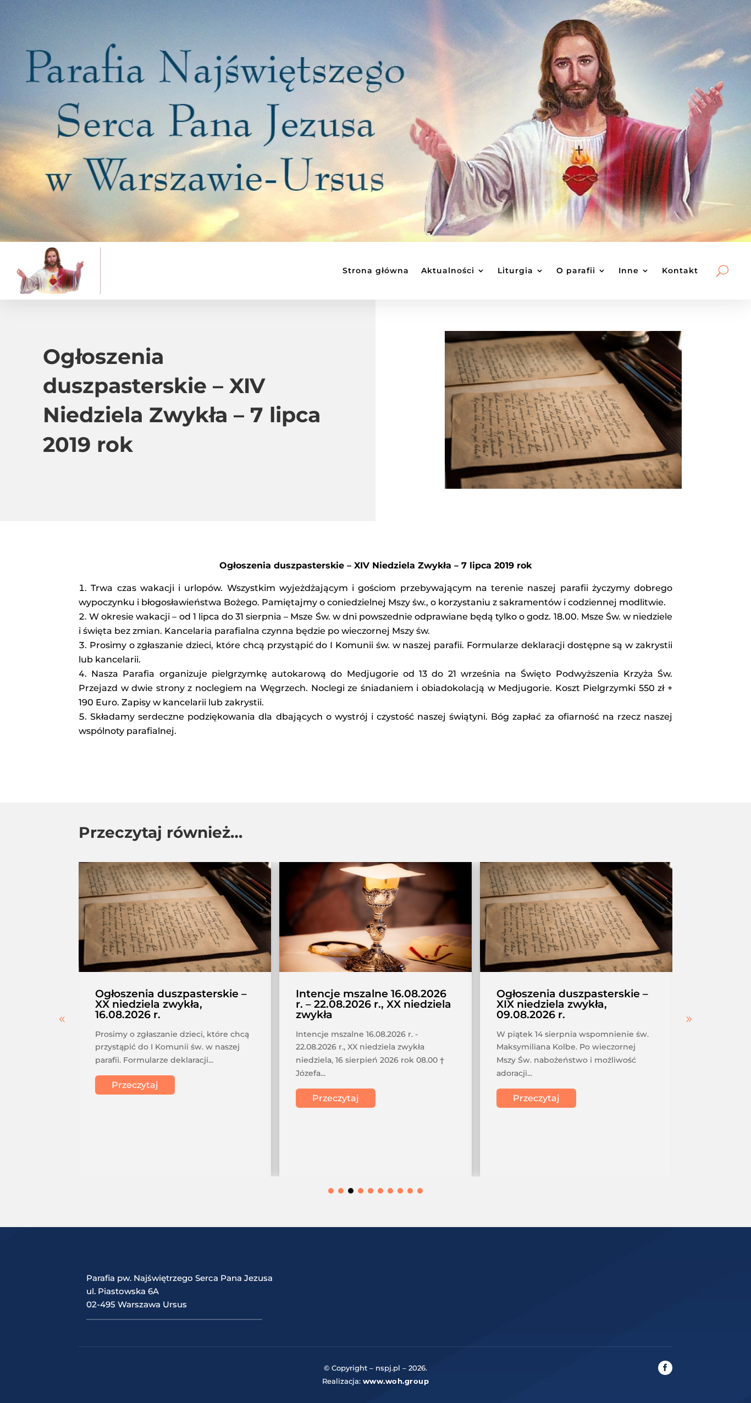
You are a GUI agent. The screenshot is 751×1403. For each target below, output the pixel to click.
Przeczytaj (135, 1085)
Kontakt (680, 270)
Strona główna (376, 270)
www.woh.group (396, 1381)
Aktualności (447, 270)
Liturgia (515, 270)
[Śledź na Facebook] (665, 1368)
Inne (629, 270)
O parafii (575, 270)
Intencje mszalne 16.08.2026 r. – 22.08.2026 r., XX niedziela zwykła (373, 1004)
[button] (689, 1019)
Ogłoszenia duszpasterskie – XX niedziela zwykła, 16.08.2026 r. (171, 1004)
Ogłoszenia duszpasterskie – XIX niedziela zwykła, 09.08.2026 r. (572, 1004)
